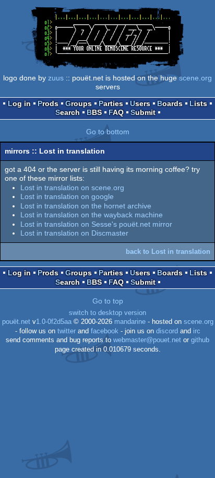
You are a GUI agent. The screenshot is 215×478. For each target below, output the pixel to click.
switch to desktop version (107, 313)
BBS (94, 112)
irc (196, 331)
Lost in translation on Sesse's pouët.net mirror (96, 224)
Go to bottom (107, 131)
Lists (198, 103)
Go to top (107, 301)
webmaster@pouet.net (147, 340)
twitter (66, 331)
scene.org (195, 78)
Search (67, 112)
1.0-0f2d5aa (53, 321)
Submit (143, 112)
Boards (170, 103)
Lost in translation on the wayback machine (91, 215)
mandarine (130, 321)
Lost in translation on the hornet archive (85, 206)
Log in (19, 103)
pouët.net (16, 321)
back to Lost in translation (168, 251)
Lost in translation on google (67, 196)
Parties (111, 103)
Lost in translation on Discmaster (74, 233)
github (200, 340)
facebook (104, 331)
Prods (48, 103)
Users (140, 103)
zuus (56, 78)
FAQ (116, 112)
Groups (78, 103)
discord (167, 331)
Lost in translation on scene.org (72, 187)
